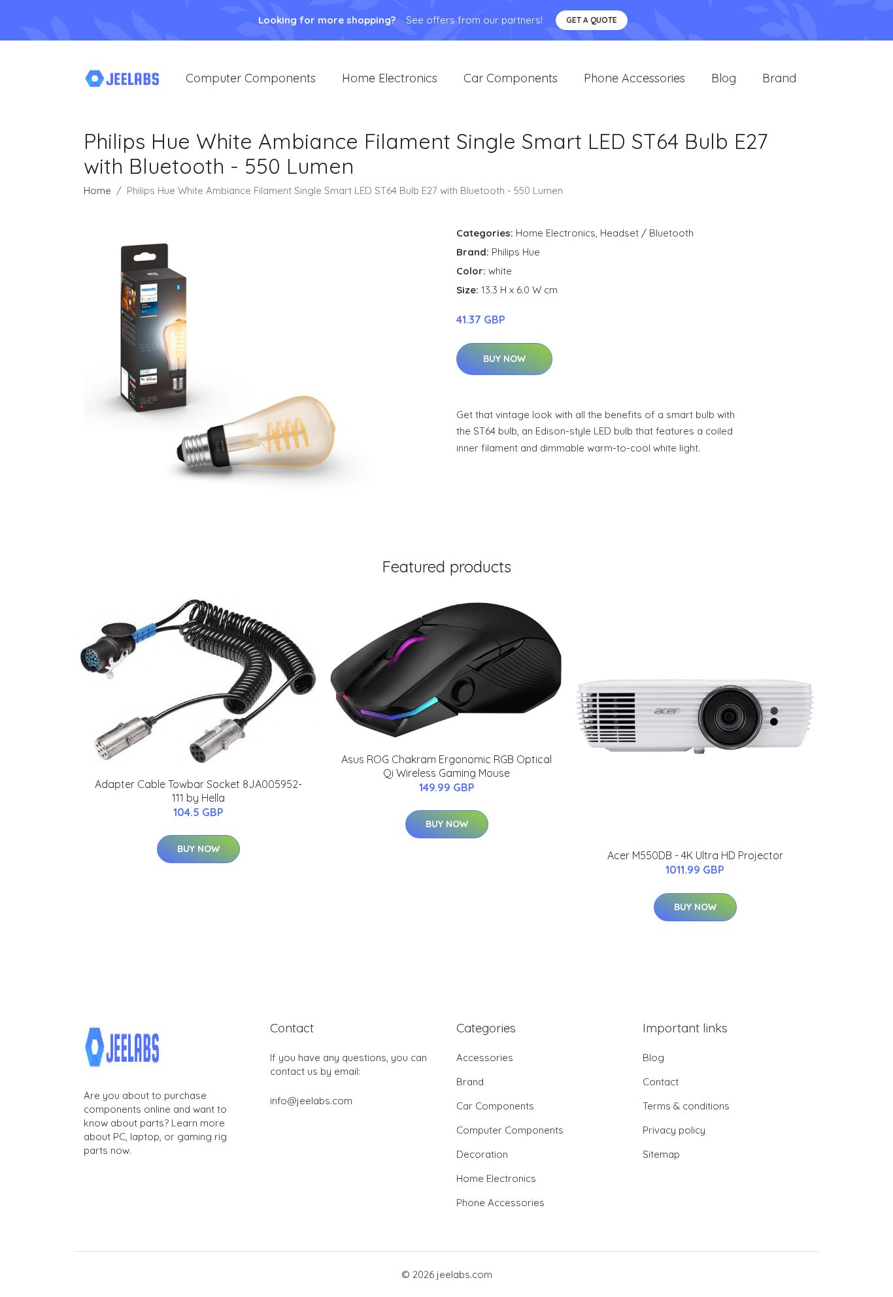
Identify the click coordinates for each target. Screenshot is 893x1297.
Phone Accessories (634, 78)
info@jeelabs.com (311, 1100)
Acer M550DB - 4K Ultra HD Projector (695, 855)
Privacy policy (674, 1130)
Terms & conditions (686, 1106)
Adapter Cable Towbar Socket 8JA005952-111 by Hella (198, 791)
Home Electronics (389, 78)
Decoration (482, 1154)
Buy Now (504, 359)
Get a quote (591, 20)
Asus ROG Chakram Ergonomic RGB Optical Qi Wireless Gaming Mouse (446, 766)
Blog (723, 78)
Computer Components (251, 78)
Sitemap (661, 1154)
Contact (661, 1081)
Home (97, 190)
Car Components (510, 78)
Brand (779, 78)
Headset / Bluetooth (647, 233)
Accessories (484, 1057)
